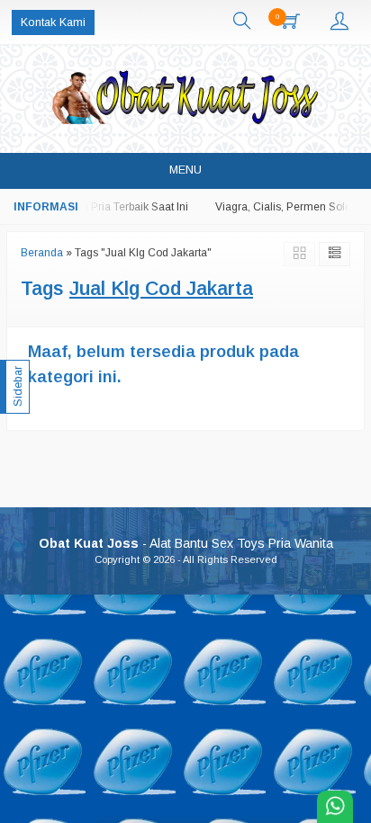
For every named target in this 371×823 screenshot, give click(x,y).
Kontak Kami (53, 22)
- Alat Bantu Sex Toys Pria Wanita (186, 543)
